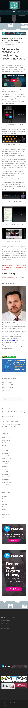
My (12, 340)
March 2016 (5, 466)
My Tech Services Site (7, 385)
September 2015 (6, 482)
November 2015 (6, 477)
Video (13, 44)
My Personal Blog (7, 382)
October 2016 (5, 456)
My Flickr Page (6, 390)
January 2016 (5, 471)
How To (4, 501)
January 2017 (5, 450)
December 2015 (6, 474)
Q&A (3, 506)
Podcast (4, 504)
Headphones (5, 499)
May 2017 (4, 442)
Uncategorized (6, 514)
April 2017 (5, 445)
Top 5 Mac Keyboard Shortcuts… (11, 421)
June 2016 (5, 464)
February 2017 (6, 448)
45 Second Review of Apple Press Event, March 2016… (8, 267)
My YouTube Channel (7, 387)
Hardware (4, 496)
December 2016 (6, 453)
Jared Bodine (20, 42)
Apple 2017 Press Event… (9, 416)
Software (4, 512)
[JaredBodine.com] (14, 5)
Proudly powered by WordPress (9, 703)
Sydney (24, 703)
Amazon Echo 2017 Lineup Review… (11, 419)
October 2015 (5, 479)
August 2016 (5, 461)
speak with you (8, 348)
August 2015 (5, 485)
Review (9, 44)
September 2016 (6, 458)
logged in (11, 277)
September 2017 (6, 440)
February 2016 (6, 469)
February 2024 (6, 437)
